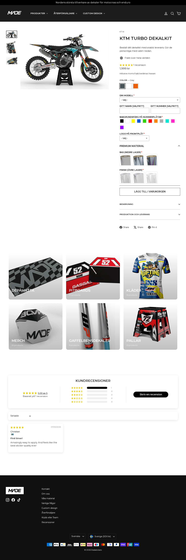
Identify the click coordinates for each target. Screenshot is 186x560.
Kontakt (46, 489)
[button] (126, 65)
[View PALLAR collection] (150, 326)
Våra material (48, 498)
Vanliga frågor (48, 503)
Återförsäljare (48, 512)
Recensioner (48, 522)
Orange (135, 86)
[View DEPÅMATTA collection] (35, 276)
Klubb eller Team (50, 517)
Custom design (49, 508)
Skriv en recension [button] (151, 394)
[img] (17, 427)
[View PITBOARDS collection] (93, 276)
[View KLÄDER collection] (150, 276)
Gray (122, 86)
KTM (122, 32)
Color (127, 80)
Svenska (75, 536)
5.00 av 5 (43, 393)
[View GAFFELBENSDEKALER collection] (93, 326)
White (129, 86)
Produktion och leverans (135, 214)
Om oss (46, 493)
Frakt (136, 73)
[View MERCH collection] (35, 326)
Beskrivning (126, 204)
